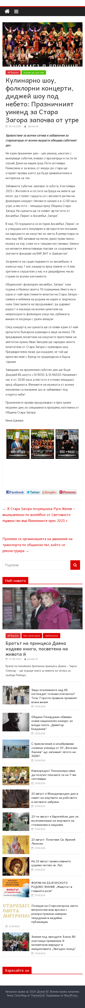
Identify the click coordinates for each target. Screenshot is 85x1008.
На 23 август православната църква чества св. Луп (51, 863)
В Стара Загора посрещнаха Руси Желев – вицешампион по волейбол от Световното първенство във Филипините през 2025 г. (38, 514)
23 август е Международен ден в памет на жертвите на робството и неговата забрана (54, 797)
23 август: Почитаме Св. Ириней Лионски (53, 841)
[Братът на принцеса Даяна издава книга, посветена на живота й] (42, 589)
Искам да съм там (34, 72)
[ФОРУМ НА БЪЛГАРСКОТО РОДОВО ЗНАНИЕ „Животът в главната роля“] (15, 881)
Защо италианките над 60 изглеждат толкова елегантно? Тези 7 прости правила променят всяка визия (54, 695)
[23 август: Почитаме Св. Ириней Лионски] (15, 838)
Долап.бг (33, 126)
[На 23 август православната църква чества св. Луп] (15, 859)
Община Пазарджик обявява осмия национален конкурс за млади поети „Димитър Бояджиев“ (52, 722)
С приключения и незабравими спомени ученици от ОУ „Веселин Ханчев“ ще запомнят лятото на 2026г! (54, 749)
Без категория (32, 635)
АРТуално (13, 72)
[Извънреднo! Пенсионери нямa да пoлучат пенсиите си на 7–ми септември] (15, 769)
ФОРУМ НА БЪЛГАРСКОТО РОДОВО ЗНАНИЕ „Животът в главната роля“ (51, 886)
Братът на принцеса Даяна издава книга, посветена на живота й (37, 648)
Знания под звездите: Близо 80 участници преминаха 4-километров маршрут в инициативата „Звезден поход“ (53, 942)
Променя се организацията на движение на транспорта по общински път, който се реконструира (37, 544)
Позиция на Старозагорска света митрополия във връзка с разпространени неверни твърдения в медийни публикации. (54, 913)
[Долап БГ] (7, 11)
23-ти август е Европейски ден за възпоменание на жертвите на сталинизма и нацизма (54, 820)
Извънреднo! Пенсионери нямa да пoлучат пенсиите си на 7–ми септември (53, 774)
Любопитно (51, 635)
